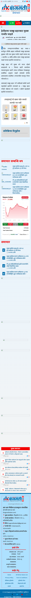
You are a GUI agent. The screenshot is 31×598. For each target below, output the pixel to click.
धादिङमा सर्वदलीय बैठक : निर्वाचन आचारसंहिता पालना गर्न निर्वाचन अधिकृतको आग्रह (16, 453)
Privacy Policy (9, 578)
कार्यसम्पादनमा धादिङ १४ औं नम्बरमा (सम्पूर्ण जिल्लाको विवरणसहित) (15, 482)
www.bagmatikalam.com (15, 504)
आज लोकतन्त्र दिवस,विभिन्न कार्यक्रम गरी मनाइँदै (16, 467)
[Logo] (15, 8)
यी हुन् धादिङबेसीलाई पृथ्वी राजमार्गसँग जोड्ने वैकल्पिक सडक (17, 266)
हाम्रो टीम (22, 586)
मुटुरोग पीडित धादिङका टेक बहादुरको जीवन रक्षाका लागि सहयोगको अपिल (17, 461)
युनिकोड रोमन (21, 580)
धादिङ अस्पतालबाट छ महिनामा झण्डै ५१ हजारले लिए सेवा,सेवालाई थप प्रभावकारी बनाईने (16, 474)
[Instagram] (29, 1)
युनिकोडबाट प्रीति (9, 583)
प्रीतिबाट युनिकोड (9, 580)
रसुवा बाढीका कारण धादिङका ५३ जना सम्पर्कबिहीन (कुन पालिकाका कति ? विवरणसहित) (15, 275)
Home (9, 575)
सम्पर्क (9, 586)
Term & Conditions (21, 578)
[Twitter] (25, 1)
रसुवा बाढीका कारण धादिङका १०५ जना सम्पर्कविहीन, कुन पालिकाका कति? (17, 258)
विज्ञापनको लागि (22, 583)
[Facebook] (23, 1)
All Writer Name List (22, 575)
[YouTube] (27, 1)
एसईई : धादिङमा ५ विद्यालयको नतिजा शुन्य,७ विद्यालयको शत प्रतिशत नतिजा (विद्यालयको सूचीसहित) (15, 491)
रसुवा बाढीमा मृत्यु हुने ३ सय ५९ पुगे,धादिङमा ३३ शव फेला (15, 250)
